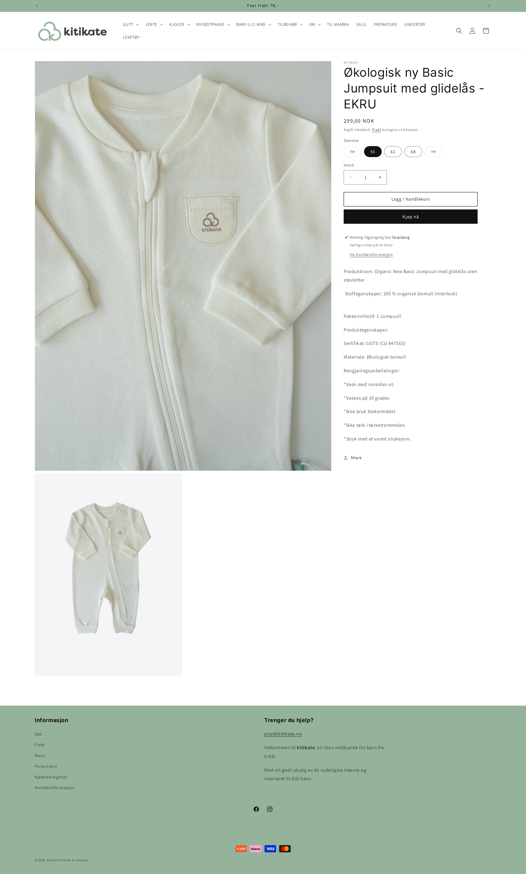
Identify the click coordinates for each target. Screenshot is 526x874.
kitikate (53, 860)
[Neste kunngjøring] (489, 6)
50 (355, 153)
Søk (38, 734)
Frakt (376, 129)
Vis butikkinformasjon (371, 254)
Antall (349, 165)
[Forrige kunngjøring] (37, 6)
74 (436, 153)
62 (393, 151)
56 (372, 151)
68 (413, 151)
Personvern (46, 766)
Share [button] (356, 457)
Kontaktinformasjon (55, 787)
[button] (130, 24)
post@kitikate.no (283, 734)
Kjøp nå (410, 216)
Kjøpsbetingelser (51, 777)
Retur (40, 755)
